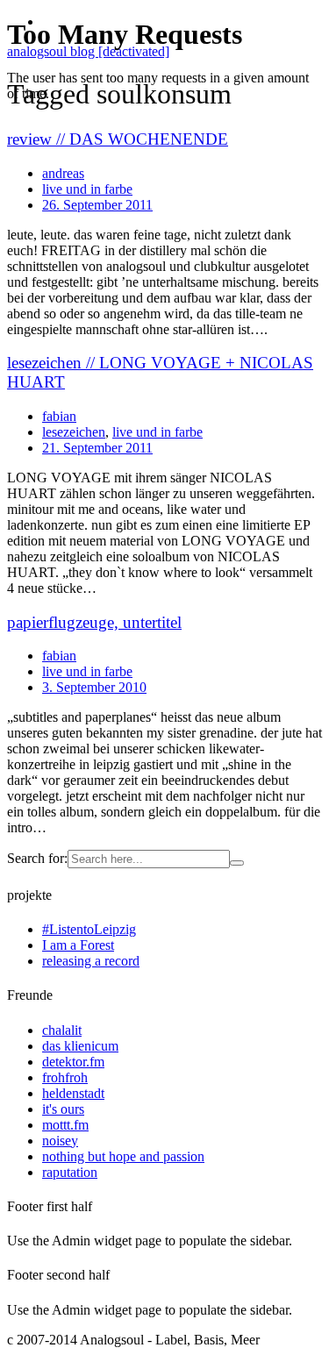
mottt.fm (65, 1124)
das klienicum (80, 1045)
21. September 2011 (97, 447)
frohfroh (65, 1077)
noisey (60, 1140)
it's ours (63, 1109)
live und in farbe (157, 431)
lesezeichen (73, 431)
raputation (69, 1172)
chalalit (62, 1030)
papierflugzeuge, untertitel (94, 622)
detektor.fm (73, 1061)
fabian (59, 416)
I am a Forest (78, 945)
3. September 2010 (94, 687)
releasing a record (90, 960)
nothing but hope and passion (123, 1156)
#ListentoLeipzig (89, 929)
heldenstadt (73, 1093)
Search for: (37, 858)
